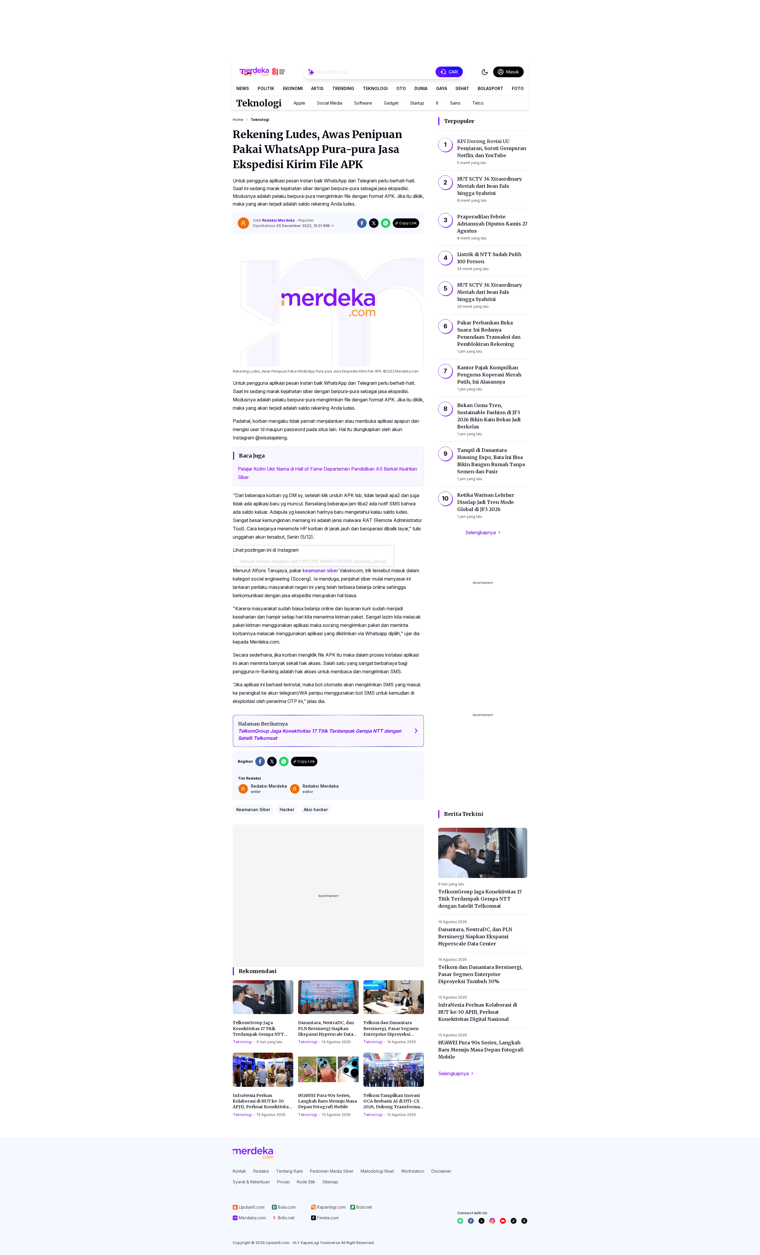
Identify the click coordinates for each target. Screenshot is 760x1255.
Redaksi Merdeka (279, 220)
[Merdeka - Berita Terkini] (262, 72)
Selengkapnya (480, 532)
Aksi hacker (316, 809)
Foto (518, 88)
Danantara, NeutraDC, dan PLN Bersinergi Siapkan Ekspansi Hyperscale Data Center (326, 1028)
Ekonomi (293, 88)
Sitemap (330, 1181)
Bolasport (490, 88)
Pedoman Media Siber (332, 1171)
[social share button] (362, 223)
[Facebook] (471, 1221)
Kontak (239, 1171)
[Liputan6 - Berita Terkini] (253, 1153)
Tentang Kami (289, 1171)
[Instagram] (492, 1221)
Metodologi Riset (377, 1171)
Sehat (462, 88)
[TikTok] (514, 1221)
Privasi (283, 1181)
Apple (299, 102)
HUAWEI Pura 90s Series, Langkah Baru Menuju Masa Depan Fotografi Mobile (327, 1101)
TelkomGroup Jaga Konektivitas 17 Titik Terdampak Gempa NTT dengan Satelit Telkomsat (260, 1028)
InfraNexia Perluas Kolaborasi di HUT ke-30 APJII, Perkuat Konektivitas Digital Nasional (262, 1101)
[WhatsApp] (460, 1221)
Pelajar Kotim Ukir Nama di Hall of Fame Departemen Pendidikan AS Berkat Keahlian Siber (327, 473)
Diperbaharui (291, 225)
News (242, 88)
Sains (455, 102)
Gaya (441, 88)
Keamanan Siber (253, 809)
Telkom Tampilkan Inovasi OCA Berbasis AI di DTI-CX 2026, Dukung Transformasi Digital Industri (393, 1101)
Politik (266, 88)
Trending (343, 88)
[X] (481, 1221)
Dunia (421, 88)
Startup (417, 102)
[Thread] (524, 1221)
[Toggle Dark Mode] (485, 72)
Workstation (412, 1171)
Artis (317, 88)
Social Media (329, 102)
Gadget (391, 102)
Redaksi (261, 1171)
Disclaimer (441, 1171)
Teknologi (375, 88)
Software (363, 102)
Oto (401, 88)
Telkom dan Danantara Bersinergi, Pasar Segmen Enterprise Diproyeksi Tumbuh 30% (391, 1028)
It (437, 102)
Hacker (287, 809)
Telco (478, 102)
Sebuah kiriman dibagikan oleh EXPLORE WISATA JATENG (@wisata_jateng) (313, 561)
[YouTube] (503, 1221)
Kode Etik (306, 1181)
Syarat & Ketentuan (251, 1181)
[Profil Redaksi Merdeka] (243, 223)
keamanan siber (320, 570)
